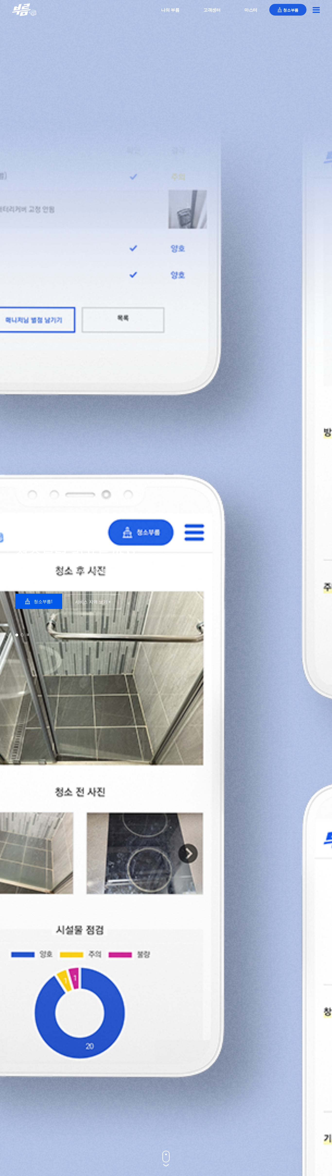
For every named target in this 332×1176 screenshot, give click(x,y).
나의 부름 (170, 9)
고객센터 (212, 9)
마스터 (251, 9)
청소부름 (290, 10)
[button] (16, 635)
